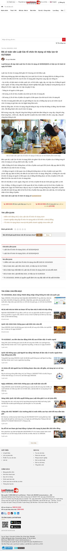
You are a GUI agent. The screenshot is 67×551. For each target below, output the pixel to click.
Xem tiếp (33, 443)
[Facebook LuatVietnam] (2, 513)
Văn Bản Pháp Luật (6, 544)
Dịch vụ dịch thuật (40, 460)
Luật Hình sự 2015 (38, 544)
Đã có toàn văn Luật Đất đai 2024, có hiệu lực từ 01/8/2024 (24, 274)
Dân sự (63, 10)
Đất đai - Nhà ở (23, 10)
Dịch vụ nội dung (39, 462)
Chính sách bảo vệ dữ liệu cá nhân (12, 481)
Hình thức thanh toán (9, 474)
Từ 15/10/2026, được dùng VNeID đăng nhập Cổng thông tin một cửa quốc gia (30, 295)
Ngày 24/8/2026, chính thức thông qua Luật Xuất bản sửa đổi (24, 384)
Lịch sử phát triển (8, 455)
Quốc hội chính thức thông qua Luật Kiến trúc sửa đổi (21, 324)
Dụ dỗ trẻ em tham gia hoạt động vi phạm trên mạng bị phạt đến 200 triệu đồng (30, 428)
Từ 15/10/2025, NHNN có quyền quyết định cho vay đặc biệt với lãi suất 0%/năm (32, 278)
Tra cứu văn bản (39, 453)
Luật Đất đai (28, 544)
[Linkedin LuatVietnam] (18, 513)
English (54, 2)
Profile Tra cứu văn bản (9, 457)
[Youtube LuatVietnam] (9, 513)
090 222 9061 (42, 204)
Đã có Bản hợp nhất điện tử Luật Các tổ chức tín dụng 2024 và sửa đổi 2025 (30, 270)
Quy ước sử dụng (8, 476)
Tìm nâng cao (61, 43)
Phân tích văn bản (40, 455)
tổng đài (28, 204)
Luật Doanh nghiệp (18, 544)
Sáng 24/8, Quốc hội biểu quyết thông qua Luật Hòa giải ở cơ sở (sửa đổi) (29, 398)
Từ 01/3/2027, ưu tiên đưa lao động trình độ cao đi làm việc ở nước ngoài (28, 339)
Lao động (56, 10)
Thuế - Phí (13, 10)
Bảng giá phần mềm (8, 472)
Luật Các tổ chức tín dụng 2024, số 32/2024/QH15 (21, 249)
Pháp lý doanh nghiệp (41, 457)
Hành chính (4, 10)
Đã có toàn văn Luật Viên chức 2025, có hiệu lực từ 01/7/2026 (25, 266)
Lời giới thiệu (6, 453)
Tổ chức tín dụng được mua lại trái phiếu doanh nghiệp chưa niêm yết (28, 222)
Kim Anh (12, 59)
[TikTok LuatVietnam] (12, 513)
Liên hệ (5, 460)
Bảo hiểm (33, 10)
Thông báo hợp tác (8, 484)
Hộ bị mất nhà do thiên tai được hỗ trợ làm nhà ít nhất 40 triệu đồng (26, 309)
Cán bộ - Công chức (44, 10)
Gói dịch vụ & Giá (42, 2)
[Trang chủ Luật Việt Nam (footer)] (33, 490)
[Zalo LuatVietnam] (6, 513)
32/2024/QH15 (36, 196)
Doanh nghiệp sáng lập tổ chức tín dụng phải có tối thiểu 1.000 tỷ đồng (28, 219)
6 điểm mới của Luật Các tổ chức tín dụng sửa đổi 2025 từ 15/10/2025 (28, 262)
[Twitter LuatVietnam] (15, 513)
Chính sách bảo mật (8, 479)
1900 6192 (9, 204)
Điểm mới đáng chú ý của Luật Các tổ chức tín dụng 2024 (24, 217)
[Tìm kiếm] (64, 39)
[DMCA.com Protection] (19, 548)
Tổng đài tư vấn (39, 465)
